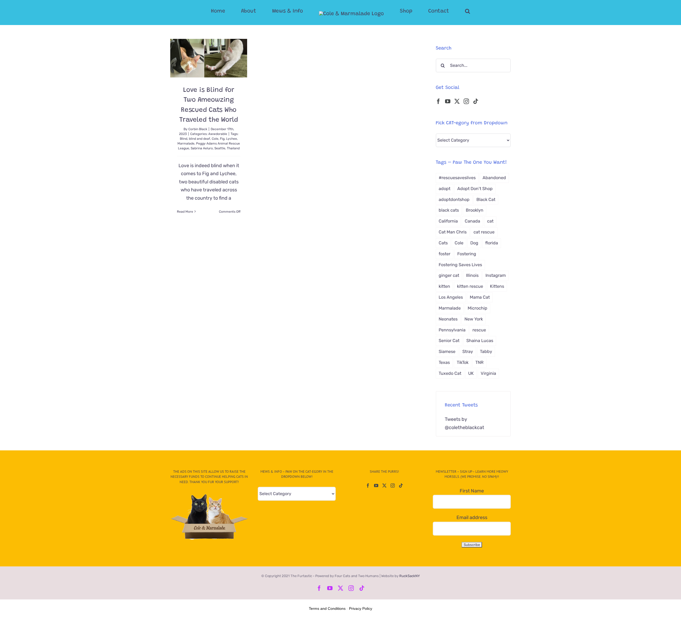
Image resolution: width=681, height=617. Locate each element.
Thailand (233, 148)
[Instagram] (466, 101)
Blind (183, 139)
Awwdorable (217, 134)
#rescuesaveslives (457, 177)
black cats (449, 210)
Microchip (477, 308)
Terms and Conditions (327, 608)
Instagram (495, 275)
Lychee (231, 139)
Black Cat (485, 199)
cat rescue (484, 232)
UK (471, 373)
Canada (472, 221)
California (448, 221)
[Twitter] (457, 101)
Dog (474, 242)
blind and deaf (199, 139)
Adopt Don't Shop (475, 188)
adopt (444, 188)
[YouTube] (447, 101)
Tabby (486, 351)
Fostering (466, 253)
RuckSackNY (409, 576)
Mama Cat (480, 297)
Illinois (472, 275)
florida (491, 242)
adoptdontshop (454, 199)
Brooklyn (474, 210)
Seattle (219, 148)
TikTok (462, 362)
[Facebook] (438, 101)
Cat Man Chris (453, 232)
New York (473, 319)
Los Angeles (451, 297)
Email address (471, 517)
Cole (215, 139)
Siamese (447, 351)
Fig (222, 139)
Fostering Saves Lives (460, 264)
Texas (444, 362)
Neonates (448, 319)
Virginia (488, 373)
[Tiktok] (475, 101)
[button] (446, 11)
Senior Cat (449, 340)
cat (490, 221)
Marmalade (185, 143)
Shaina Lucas (479, 340)
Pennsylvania (452, 329)
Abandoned (494, 177)
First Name (472, 491)
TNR (479, 362)
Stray (467, 351)
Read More (185, 211)
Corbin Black (197, 129)
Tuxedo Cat (450, 373)
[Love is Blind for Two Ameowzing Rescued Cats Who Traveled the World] (208, 58)
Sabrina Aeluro (202, 148)
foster (444, 253)
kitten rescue (470, 286)
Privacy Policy (360, 608)
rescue (479, 329)
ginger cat (449, 275)
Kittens (497, 286)
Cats (443, 242)
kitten (444, 286)
